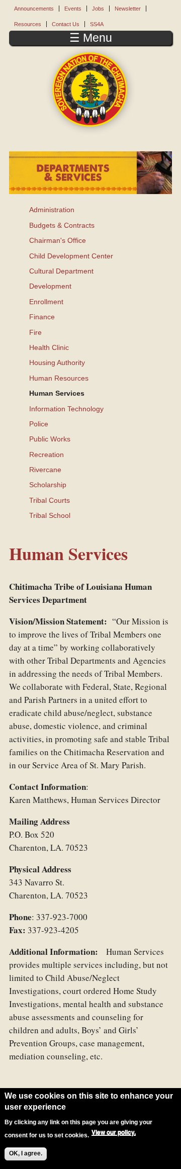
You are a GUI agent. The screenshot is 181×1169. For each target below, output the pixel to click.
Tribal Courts (49, 500)
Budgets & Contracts (62, 225)
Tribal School (49, 515)
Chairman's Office (57, 240)
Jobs (98, 9)
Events (72, 9)
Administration (51, 210)
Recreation (46, 455)
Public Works (49, 439)
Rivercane (45, 470)
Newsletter (128, 9)
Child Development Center (71, 256)
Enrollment (46, 302)
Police (38, 424)
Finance (42, 317)
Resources (27, 24)
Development (50, 286)
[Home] (90, 90)
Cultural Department (61, 271)
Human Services (56, 393)
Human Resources (58, 378)
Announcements (34, 9)
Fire (35, 332)
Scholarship (47, 485)
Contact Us (65, 24)
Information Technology (66, 409)
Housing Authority (57, 362)
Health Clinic (49, 347)
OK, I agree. (25, 1153)
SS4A (97, 24)
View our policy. (114, 1132)
